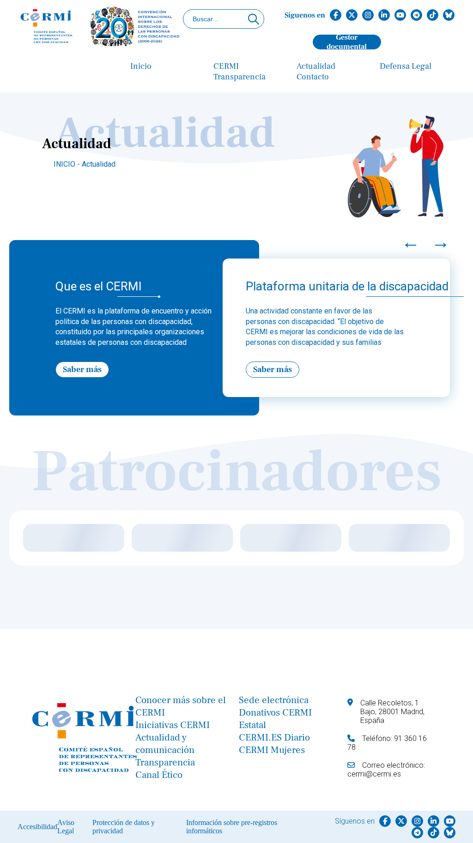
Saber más (82, 369)
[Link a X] (352, 15)
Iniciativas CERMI (172, 725)
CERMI (226, 66)
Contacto (313, 77)
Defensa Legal (405, 66)
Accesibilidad (37, 827)
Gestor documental (347, 42)
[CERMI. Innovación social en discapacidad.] (100, 27)
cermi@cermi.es (374, 774)
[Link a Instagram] (368, 15)
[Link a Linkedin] (384, 15)
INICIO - (68, 164)
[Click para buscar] (254, 19)
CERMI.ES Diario (274, 737)
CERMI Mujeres (272, 750)
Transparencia (239, 77)
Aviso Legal (65, 827)
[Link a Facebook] (335, 15)
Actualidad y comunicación (164, 743)
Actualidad (316, 66)
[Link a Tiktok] (432, 15)
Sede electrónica (274, 700)
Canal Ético (158, 775)
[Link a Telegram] (416, 15)
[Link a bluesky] (449, 15)
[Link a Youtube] (400, 15)
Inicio (141, 66)
